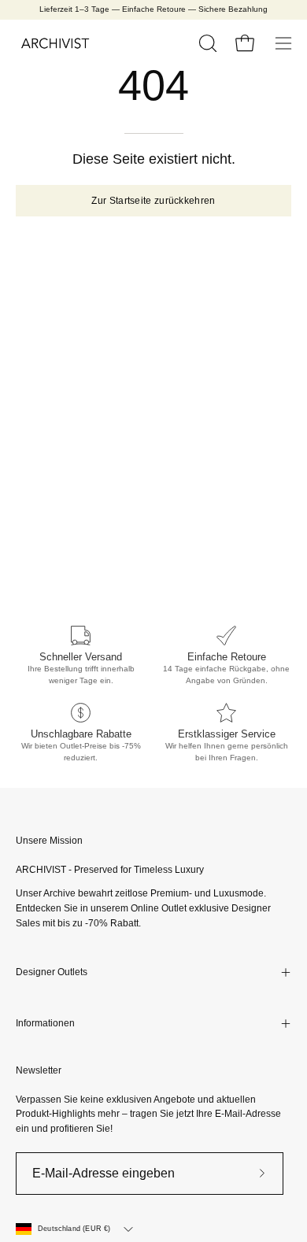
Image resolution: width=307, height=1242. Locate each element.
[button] (206, 43)
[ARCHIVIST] (55, 43)
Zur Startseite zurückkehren (153, 200)
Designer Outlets (51, 972)
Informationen (45, 1023)
